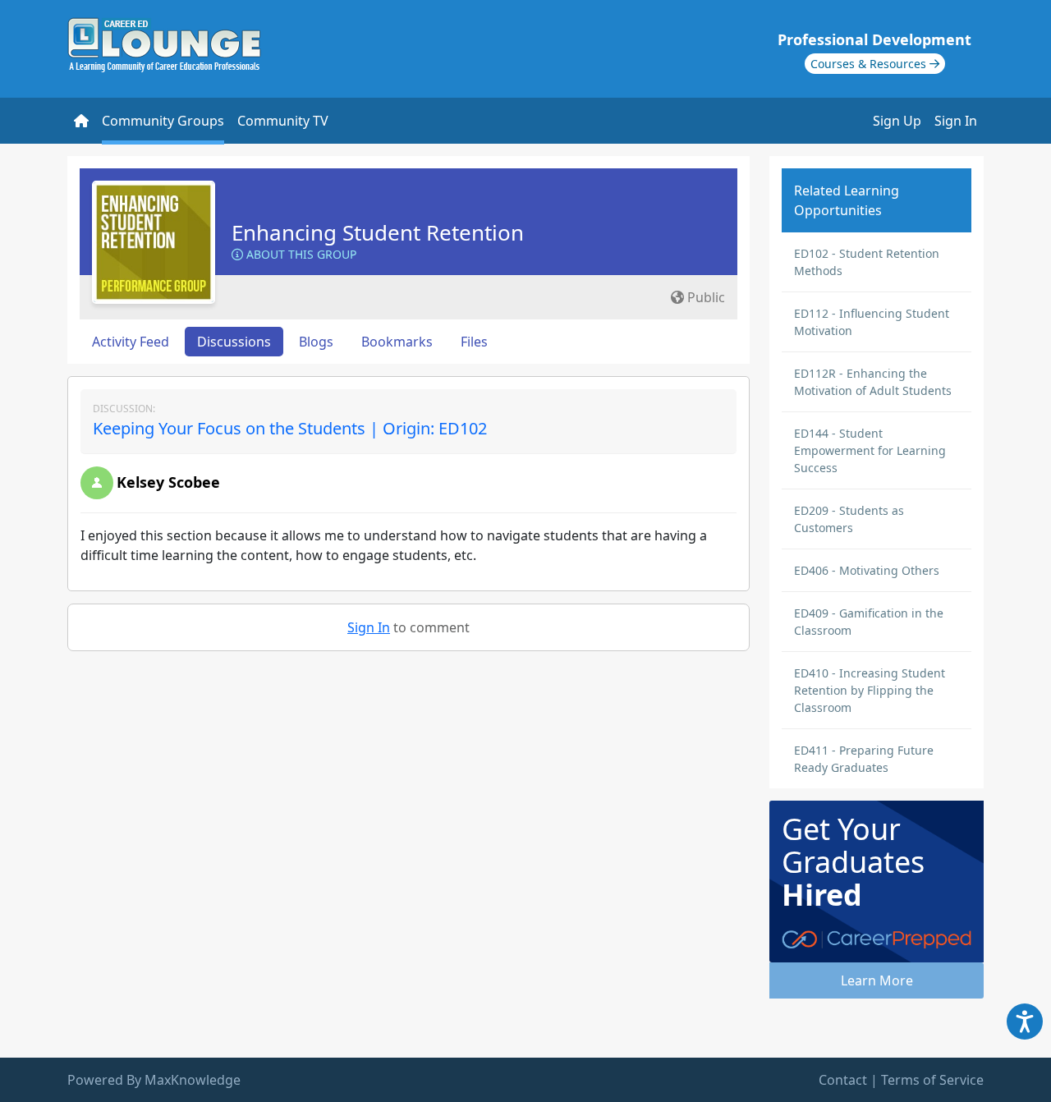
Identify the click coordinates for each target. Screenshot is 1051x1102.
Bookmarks (397, 342)
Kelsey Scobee (168, 482)
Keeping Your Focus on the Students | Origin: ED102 (290, 428)
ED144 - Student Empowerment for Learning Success (870, 450)
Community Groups (163, 121)
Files (474, 342)
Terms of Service (932, 1080)
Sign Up (897, 121)
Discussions (234, 342)
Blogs (316, 342)
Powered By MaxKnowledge (154, 1080)
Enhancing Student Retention (378, 232)
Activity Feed (130, 342)
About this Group (299, 254)
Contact (843, 1080)
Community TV (282, 121)
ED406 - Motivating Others (866, 570)
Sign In (955, 121)
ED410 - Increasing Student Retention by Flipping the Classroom (869, 690)
